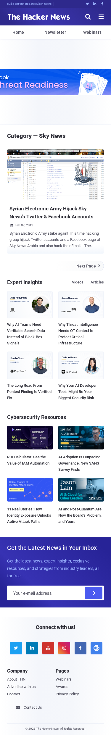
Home (18, 32)
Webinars (92, 32)
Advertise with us (21, 686)
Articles (97, 282)
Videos (77, 282)
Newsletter (55, 32)
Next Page (88, 266)
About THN (16, 679)
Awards (62, 686)
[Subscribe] (93, 593)
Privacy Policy (67, 694)
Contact (13, 694)
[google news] (96, 648)
